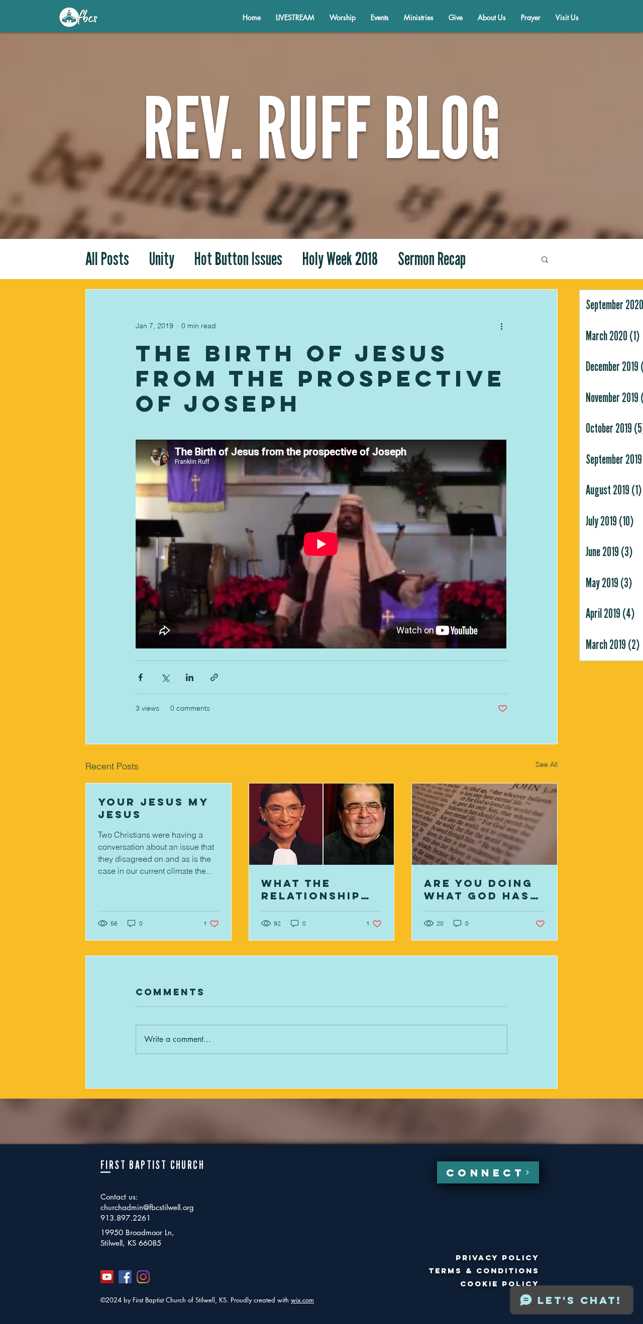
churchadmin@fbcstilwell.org (147, 1207)
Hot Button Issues (238, 259)
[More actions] (501, 326)
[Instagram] (143, 1276)
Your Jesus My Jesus (153, 808)
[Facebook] (125, 1276)
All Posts (107, 259)
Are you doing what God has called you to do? (478, 889)
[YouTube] (107, 1276)
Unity (161, 259)
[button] (491, 17)
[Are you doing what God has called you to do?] (484, 824)
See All (546, 764)
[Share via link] (214, 677)
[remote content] (321, 545)
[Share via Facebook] (140, 677)
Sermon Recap (432, 259)
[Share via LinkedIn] (189, 677)
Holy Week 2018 (340, 259)
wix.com (302, 1299)
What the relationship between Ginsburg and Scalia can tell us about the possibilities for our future (320, 889)
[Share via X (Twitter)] (165, 677)
